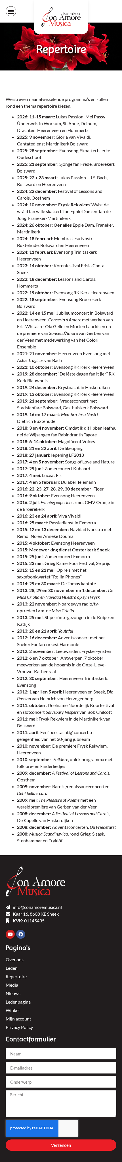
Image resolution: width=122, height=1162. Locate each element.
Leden (12, 968)
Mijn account (18, 1018)
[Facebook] (20, 934)
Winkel (13, 1010)
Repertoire (16, 976)
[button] (11, 11)
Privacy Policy (19, 1027)
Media (12, 985)
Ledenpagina (18, 1001)
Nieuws (13, 993)
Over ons (15, 959)
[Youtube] (10, 934)
